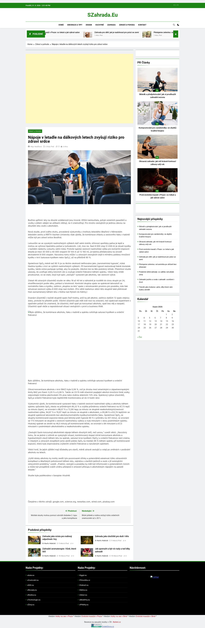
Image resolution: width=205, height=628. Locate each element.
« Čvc (139, 337)
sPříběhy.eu (83, 605)
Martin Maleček (50, 543)
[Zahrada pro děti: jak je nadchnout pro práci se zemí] (62, 35)
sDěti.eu (30, 585)
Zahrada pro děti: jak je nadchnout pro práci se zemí (92, 32)
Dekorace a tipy (74, 25)
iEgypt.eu (83, 575)
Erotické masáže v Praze (92, 616)
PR (157, 90)
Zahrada (111, 25)
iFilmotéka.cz (84, 580)
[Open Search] (174, 25)
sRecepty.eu (32, 590)
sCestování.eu (33, 580)
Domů (61, 25)
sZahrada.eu (102, 15)
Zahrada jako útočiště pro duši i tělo (112, 536)
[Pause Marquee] (175, 34)
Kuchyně (100, 25)
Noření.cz (117, 622)
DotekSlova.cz (108, 626)
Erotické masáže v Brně (145, 616)
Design (89, 25)
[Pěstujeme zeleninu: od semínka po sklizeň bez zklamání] (122, 35)
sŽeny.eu (30, 605)
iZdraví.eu (83, 595)
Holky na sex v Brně (119, 616)
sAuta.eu (30, 575)
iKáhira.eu (83, 590)
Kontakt (142, 25)
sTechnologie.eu (33, 600)
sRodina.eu (31, 595)
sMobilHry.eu (84, 600)
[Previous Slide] (174, 5)
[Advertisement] (79, 88)
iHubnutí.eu (83, 585)
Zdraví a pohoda (127, 25)
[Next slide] (177, 5)
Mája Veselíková (36, 146)
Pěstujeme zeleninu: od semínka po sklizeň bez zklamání (153, 32)
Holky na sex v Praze (64, 616)
